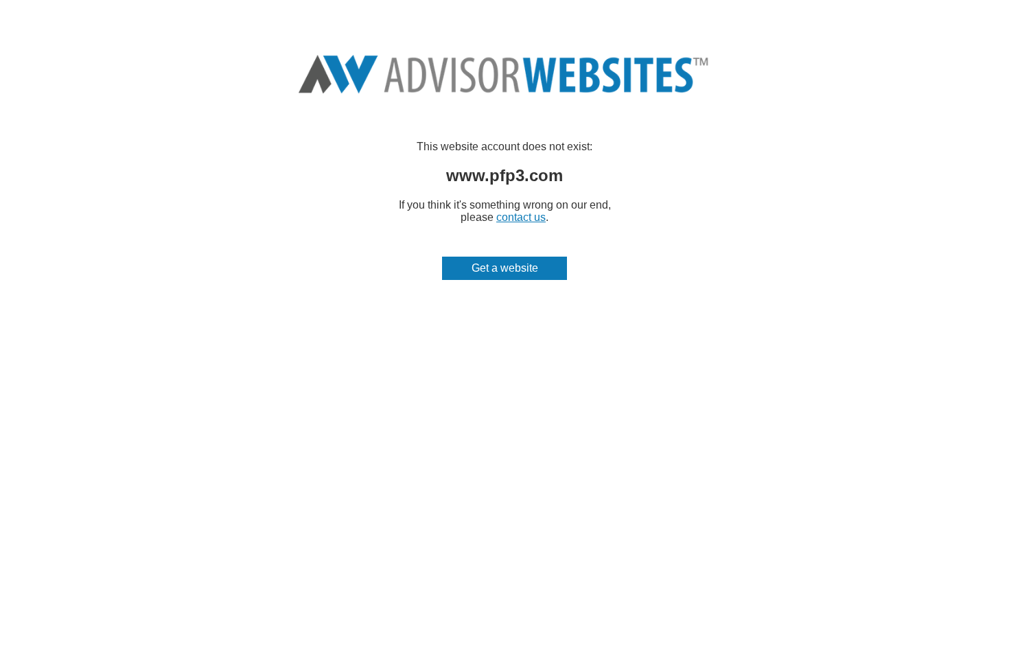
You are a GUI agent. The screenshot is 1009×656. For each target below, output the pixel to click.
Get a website (505, 268)
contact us (521, 217)
